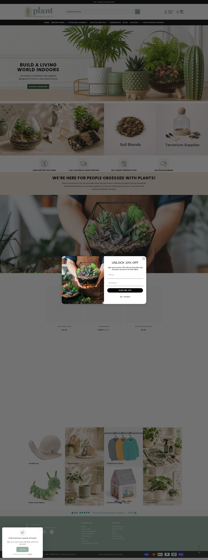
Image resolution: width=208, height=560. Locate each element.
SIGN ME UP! (125, 290)
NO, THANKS (125, 297)
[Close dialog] (144, 258)
